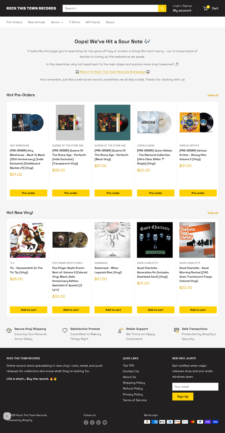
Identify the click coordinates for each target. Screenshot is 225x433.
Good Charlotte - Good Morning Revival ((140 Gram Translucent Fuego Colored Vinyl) (195, 274)
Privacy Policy (133, 394)
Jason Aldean (145, 145)
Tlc (12, 262)
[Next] (218, 150)
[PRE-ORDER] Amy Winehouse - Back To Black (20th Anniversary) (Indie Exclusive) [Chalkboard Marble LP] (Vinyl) (27, 159)
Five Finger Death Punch (67, 262)
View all (213, 95)
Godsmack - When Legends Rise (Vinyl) (108, 270)
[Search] (162, 8)
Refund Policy (133, 388)
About (110, 22)
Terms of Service (135, 400)
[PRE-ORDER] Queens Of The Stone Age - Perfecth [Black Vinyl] (111, 155)
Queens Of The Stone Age (67, 145)
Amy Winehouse (19, 145)
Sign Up (182, 396)
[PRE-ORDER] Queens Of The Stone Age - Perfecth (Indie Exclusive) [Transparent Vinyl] (69, 157)
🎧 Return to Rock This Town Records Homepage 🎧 (112, 72)
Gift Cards (93, 22)
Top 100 (128, 365)
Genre (55, 22)
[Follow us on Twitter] (92, 422)
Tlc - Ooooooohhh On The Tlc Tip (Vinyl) (26, 270)
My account (182, 10)
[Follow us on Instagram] (98, 422)
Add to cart (28, 310)
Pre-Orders (14, 22)
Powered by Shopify (19, 420)
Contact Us (131, 371)
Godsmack (101, 262)
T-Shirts (74, 22)
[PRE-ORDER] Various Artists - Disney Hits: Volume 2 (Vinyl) (193, 155)
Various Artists (189, 145)
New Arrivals (36, 22)
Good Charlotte (147, 262)
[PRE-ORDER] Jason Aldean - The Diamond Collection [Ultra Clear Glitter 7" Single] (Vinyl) (154, 157)
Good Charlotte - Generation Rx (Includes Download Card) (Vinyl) (153, 272)
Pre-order (28, 193)
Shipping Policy (134, 383)
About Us (129, 377)
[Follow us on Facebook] (86, 422)
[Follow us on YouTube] (104, 422)
